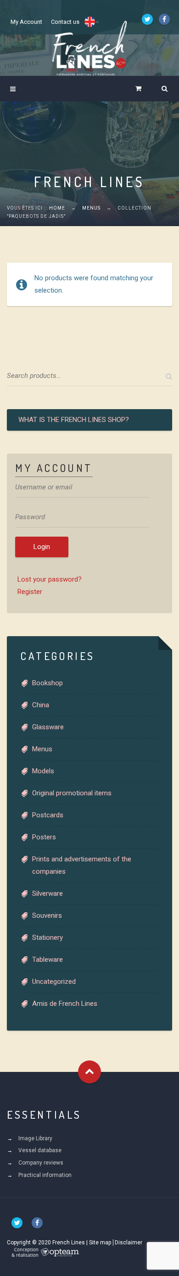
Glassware (48, 727)
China (40, 705)
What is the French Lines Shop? (73, 420)
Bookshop (47, 683)
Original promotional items (72, 793)
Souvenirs (47, 915)
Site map (100, 1242)
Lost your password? (49, 579)
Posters (44, 837)
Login (42, 547)
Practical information (45, 1175)
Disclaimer (128, 1242)
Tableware (47, 959)
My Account (26, 21)
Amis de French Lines (64, 1003)
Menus (91, 208)
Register (29, 592)
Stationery (47, 937)
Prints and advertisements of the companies (81, 865)
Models (43, 771)
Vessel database (40, 1150)
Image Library (35, 1138)
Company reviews (40, 1162)
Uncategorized (54, 981)
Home (57, 208)
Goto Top (89, 1071)
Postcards (47, 815)
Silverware (47, 893)
